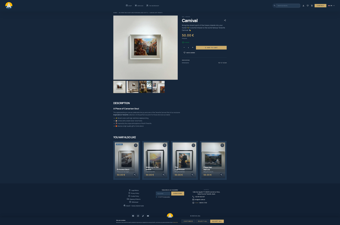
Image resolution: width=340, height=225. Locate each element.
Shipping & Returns (134, 199)
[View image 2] (132, 87)
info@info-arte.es (198, 200)
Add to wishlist (189, 52)
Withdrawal (133, 202)
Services (139, 5)
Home (115, 12)
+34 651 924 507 (198, 197)
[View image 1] (119, 87)
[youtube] (148, 216)
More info (175, 222)
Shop (129, 5)
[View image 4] (158, 87)
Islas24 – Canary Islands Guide (134, 206)
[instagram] (138, 216)
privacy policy (167, 197)
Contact (320, 5)
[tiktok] (143, 216)
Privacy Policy (133, 193)
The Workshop (152, 5)
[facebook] (133, 216)
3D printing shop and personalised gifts (133, 12)
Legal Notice (134, 190)
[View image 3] (145, 87)
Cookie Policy (133, 196)
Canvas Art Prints (156, 12)
